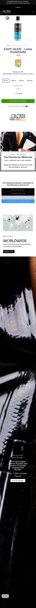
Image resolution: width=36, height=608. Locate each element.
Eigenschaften (18, 193)
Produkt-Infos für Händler (18, 197)
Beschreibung (18, 190)
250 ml (13, 81)
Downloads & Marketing (18, 201)
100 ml (6, 81)
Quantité (18, 85)
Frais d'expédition (8, 74)
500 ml (21, 81)
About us (9, 251)
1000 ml (29, 81)
